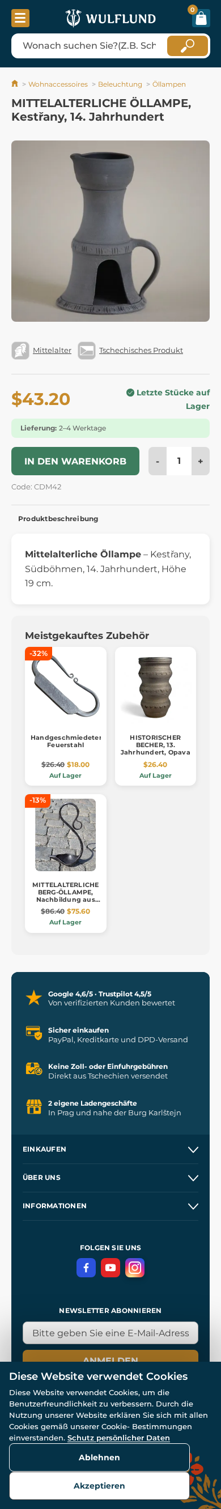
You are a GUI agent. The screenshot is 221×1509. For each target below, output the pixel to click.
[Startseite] (15, 84)
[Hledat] (187, 46)
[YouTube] (110, 1267)
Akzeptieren (99, 1486)
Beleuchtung (120, 84)
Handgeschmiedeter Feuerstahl (66, 741)
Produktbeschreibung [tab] (58, 518)
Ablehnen (99, 1457)
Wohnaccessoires (58, 84)
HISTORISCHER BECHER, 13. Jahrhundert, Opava (155, 745)
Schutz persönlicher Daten (118, 1437)
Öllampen (169, 84)
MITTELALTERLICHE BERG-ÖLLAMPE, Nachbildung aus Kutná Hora (65, 896)
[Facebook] (86, 1267)
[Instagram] (134, 1267)
